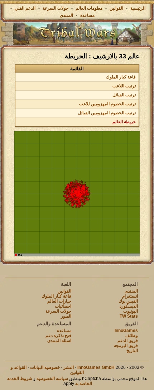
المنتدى (66, 15)
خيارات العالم (59, 301)
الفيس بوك (128, 301)
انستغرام (130, 296)
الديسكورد (129, 306)
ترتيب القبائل (124, 94)
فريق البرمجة (126, 345)
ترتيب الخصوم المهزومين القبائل (107, 112)
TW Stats (129, 316)
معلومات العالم (89, 8)
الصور (66, 316)
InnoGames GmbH (96, 367)
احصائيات (63, 306)
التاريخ (132, 350)
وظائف (131, 335)
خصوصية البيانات (45, 367)
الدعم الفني (24, 8)
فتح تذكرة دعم (58, 335)
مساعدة (87, 15)
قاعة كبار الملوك (121, 77)
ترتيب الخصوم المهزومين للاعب (107, 103)
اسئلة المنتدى (59, 340)
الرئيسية (137, 8)
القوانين (116, 8)
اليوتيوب (130, 311)
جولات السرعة (55, 8)
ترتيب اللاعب (124, 85)
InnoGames (126, 330)
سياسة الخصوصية (52, 378)
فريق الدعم (127, 340)
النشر (68, 367)
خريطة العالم (124, 121)
